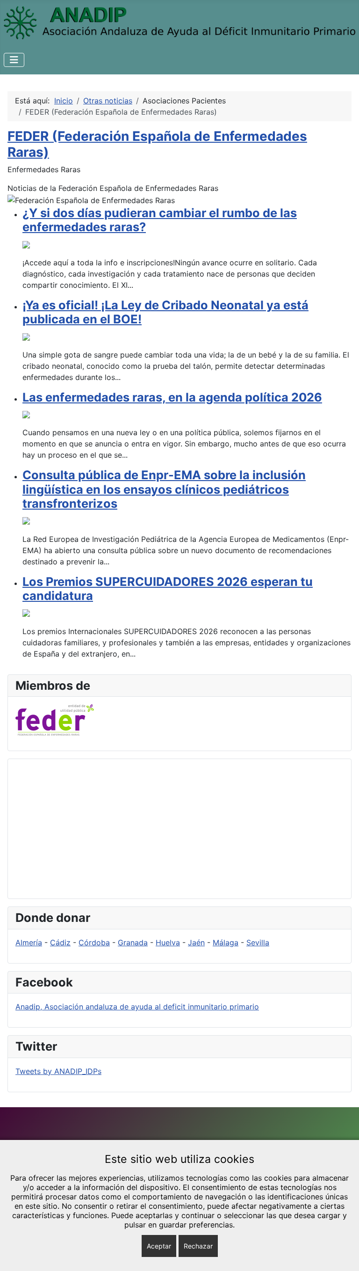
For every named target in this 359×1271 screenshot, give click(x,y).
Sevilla (257, 942)
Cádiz (60, 942)
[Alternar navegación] (14, 60)
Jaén (196, 942)
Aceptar (159, 1246)
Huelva (168, 942)
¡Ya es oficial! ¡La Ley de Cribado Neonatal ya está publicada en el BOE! (165, 312)
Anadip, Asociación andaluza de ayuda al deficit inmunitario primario (137, 1006)
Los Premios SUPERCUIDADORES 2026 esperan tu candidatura (167, 588)
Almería (28, 942)
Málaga (225, 942)
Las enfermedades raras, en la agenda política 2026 (172, 397)
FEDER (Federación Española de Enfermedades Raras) (157, 144)
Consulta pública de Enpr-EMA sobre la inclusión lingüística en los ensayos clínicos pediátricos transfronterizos (164, 489)
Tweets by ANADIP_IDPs (58, 1071)
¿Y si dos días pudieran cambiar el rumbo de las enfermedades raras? (159, 219)
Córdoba (94, 942)
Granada (133, 942)
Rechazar (198, 1246)
